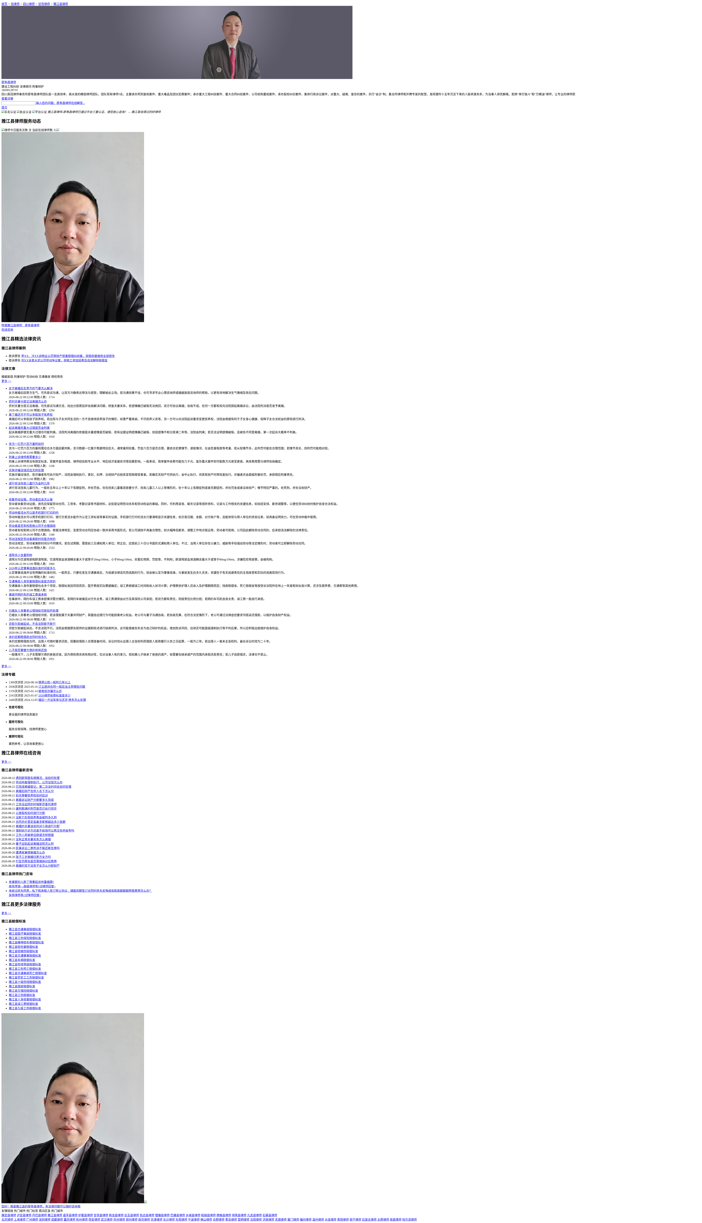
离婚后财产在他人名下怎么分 (35, 791)
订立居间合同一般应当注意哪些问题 (61, 686)
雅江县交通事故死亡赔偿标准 (28, 973)
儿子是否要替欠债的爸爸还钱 (28, 650)
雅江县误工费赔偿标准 (23, 1003)
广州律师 (32, 1219)
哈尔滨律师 (409, 1219)
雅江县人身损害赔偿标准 (25, 999)
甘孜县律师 (101, 1215)
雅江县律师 (60, 3)
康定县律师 (8, 1215)
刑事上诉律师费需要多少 (25, 457)
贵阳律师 (343, 1219)
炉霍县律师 (85, 1215)
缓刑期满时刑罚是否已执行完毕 (36, 808)
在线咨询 (7, 329)
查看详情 (7, 98)
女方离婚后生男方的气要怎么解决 (31, 388)
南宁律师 (355, 1219)
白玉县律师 (131, 1215)
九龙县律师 (254, 1215)
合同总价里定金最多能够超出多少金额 (40, 821)
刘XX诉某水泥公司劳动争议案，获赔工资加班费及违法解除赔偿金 (64, 360)
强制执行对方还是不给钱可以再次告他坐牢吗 (45, 830)
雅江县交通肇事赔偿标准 (25, 955)
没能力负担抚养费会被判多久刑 (36, 817)
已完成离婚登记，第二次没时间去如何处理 (43, 786)
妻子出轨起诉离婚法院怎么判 (35, 843)
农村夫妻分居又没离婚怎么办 (28, 401)
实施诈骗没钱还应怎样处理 (26, 470)
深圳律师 (44, 1219)
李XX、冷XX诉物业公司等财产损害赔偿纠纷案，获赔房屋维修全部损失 (68, 356)
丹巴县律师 (39, 1215)
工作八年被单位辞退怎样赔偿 (35, 835)
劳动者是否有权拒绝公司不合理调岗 (32, 525)
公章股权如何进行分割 (30, 813)
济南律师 (268, 1219)
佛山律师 (206, 1219)
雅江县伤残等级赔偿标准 (25, 964)
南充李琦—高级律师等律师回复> (32, 886)
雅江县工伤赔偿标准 (22, 995)
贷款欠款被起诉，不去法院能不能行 (32, 623)
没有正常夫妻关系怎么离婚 (33, 839)
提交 (4, 107)
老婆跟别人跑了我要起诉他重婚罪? (31, 882)
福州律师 (306, 1219)
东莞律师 (181, 1219)
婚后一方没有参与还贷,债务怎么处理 (62, 699)
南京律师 (144, 1219)
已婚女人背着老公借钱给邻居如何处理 (33, 610)
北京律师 (7, 1219)
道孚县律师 (70, 1215)
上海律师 (20, 1219)
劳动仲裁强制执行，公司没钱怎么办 (39, 782)
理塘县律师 (162, 1215)
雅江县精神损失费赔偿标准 (26, 942)
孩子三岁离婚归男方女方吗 (33, 856)
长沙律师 (169, 1219)
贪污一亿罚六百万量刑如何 (26, 444)
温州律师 (318, 1219)
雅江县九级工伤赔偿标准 (25, 1008)
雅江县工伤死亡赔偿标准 (25, 968)
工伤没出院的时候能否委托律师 (36, 804)
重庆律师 (69, 1219)
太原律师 (383, 1219)
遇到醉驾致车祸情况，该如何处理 (38, 778)
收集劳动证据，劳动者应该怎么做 (31, 499)
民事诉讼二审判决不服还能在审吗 (38, 848)
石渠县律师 (270, 1215)
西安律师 (94, 1219)
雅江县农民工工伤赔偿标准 (26, 977)
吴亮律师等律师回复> (25, 895)
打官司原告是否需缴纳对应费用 (36, 861)
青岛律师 (231, 1219)
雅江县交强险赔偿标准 (23, 990)
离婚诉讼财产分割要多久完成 (35, 799)
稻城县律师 (208, 1215)
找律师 (15, 3)
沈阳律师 (256, 1219)
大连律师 (330, 1219)
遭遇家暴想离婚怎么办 (30, 852)
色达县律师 (147, 1215)
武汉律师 (107, 1219)
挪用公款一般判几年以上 (54, 682)
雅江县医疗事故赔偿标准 (25, 933)
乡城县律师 (193, 1215)
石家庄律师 (369, 1219)
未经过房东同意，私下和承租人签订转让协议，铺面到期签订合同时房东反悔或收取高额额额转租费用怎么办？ (80, 890)
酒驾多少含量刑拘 (20, 555)
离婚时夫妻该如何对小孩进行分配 (38, 826)
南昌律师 (395, 1219)
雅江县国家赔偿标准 (22, 986)
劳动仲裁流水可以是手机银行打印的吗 (33, 512)
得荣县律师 (239, 1215)
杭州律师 (82, 1219)
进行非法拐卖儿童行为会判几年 (29, 483)
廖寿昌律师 (8, 82)
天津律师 (156, 1219)
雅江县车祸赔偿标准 (22, 960)
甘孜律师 (44, 3)
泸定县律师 (24, 1215)
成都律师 (57, 1219)
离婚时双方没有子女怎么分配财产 (38, 865)
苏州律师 (119, 1219)
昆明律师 (243, 1219)
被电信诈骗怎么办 (50, 691)
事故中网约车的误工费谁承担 (28, 594)
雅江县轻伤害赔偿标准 (23, 946)
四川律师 (29, 3)
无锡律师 (281, 1219)
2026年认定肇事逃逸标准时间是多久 (32, 568)
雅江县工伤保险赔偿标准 (25, 938)
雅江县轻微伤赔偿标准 (23, 951)
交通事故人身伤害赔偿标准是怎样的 (32, 581)
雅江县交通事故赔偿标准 (25, 929)
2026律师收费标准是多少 (54, 695)
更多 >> (6, 381)
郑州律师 (131, 1219)
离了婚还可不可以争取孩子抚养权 (31, 414)
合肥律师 (218, 1219)
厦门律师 (293, 1219)
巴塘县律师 (177, 1215)
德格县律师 (223, 1215)
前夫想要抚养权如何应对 (32, 795)
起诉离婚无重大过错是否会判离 (29, 427)
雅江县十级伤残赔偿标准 (25, 982)
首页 (4, 3)
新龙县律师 (116, 1215)
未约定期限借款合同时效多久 (28, 637)
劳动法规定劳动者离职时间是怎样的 (32, 539)
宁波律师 (194, 1219)
